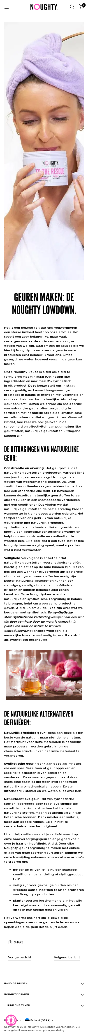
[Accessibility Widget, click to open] (11, 1020)
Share (18, 942)
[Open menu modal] (6, 6)
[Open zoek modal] (71, 6)
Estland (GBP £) (40, 1020)
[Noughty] (44, 7)
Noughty (33, 1026)
